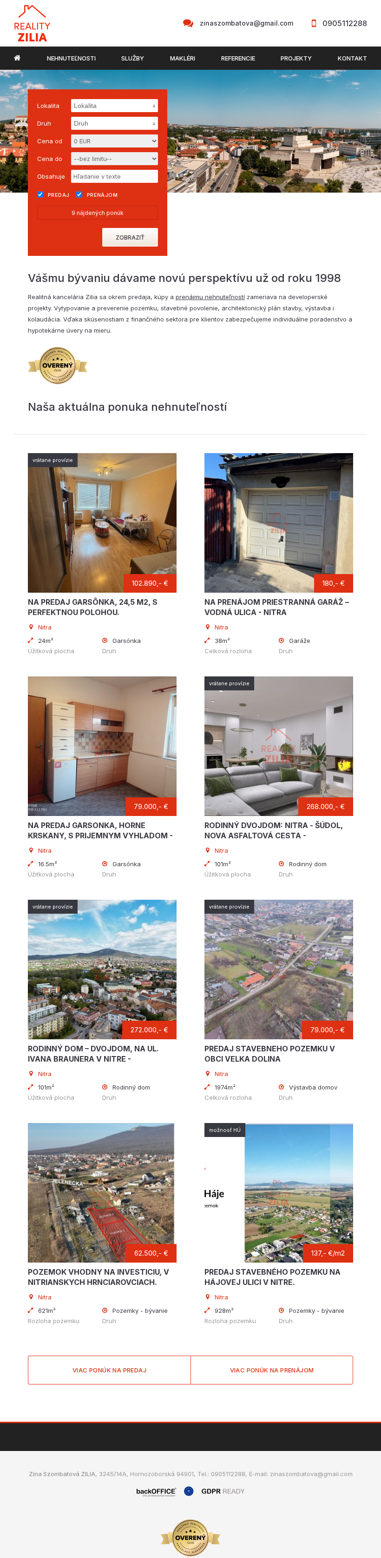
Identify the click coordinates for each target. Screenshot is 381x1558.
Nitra (45, 627)
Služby (132, 58)
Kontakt (352, 58)
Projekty (296, 58)
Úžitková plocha (51, 651)
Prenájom (102, 195)
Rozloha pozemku (53, 1320)
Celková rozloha (228, 651)
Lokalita (48, 105)
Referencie (238, 58)
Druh (109, 651)
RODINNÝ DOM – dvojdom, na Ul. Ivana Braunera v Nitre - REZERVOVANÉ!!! (93, 1059)
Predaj (59, 195)
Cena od (49, 141)
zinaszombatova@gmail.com (246, 23)
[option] (190, 131)
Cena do (49, 158)
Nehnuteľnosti (71, 58)
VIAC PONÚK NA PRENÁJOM (272, 1370)
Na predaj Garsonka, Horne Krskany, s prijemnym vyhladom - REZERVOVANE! (100, 835)
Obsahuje (51, 176)
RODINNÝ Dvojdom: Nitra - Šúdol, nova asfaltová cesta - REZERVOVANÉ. (273, 835)
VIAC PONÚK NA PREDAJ (109, 1370)
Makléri (182, 58)
